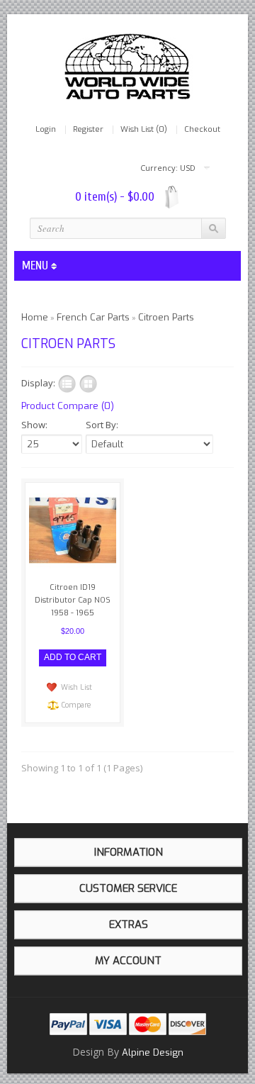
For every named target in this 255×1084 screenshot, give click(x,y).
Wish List (76, 687)
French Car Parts (93, 317)
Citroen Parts (166, 317)
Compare (76, 705)
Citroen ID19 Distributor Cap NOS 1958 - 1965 (72, 600)
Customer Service (128, 888)
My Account (128, 961)
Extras (128, 924)
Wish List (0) (143, 129)
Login (45, 129)
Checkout (202, 129)
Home (34, 317)
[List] (66, 383)
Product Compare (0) (67, 406)
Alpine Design (152, 1052)
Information (128, 852)
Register (88, 129)
